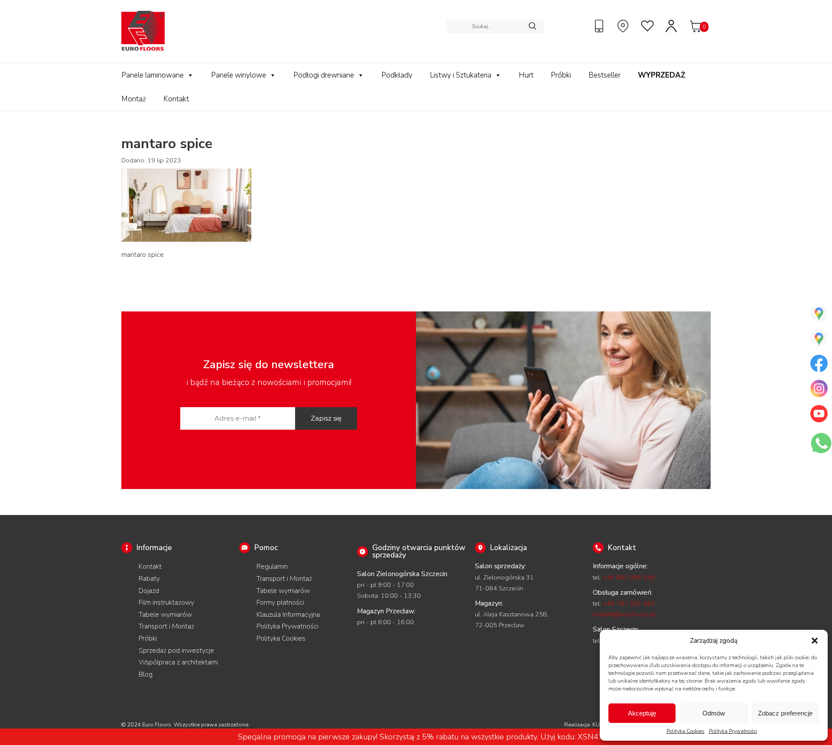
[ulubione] (647, 25)
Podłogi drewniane (323, 75)
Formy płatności (280, 602)
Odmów (713, 713)
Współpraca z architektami (178, 662)
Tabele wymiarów (165, 614)
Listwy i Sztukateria (460, 75)
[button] (814, 640)
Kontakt (176, 99)
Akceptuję (642, 713)
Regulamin (272, 566)
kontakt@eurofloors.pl (624, 614)
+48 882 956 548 (629, 577)
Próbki (561, 75)
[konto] (671, 25)
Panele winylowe (238, 75)
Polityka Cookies (685, 731)
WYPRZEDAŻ (661, 75)
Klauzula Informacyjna (288, 614)
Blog (146, 674)
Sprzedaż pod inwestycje (176, 650)
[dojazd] (624, 25)
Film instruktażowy (166, 602)
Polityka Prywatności (733, 731)
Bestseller (604, 75)
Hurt (526, 75)
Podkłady (397, 75)
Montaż (133, 99)
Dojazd (149, 591)
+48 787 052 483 (629, 603)
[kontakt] (600, 25)
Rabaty (149, 578)
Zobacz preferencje (785, 713)
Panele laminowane (152, 75)
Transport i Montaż (166, 626)
